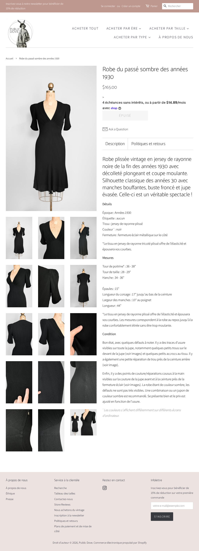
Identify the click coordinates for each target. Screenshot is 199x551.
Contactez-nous (63, 499)
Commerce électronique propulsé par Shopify (120, 542)
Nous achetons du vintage (69, 510)
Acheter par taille (168, 28)
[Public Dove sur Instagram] (104, 489)
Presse (9, 499)
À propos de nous (176, 37)
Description (115, 144)
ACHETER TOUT (85, 28)
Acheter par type (131, 37)
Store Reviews (62, 504)
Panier (154, 6)
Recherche (60, 488)
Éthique (10, 493)
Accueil (9, 58)
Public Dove (86, 542)
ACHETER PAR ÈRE (122, 28)
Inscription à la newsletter (69, 515)
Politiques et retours (148, 144)
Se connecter (108, 6)
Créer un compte (131, 6)
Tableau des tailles (64, 493)
